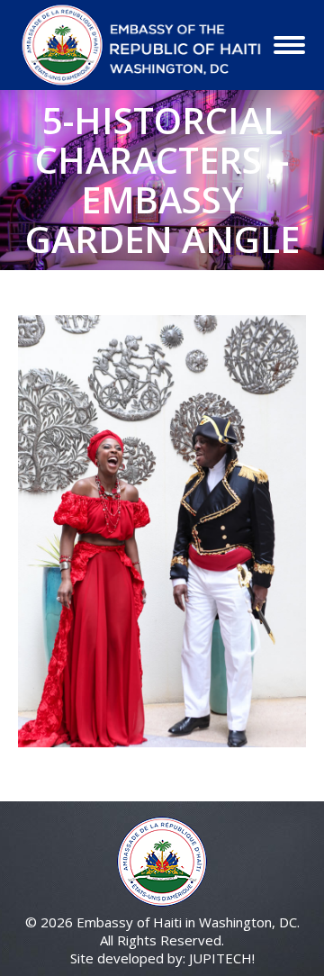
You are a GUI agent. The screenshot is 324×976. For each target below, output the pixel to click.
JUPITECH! (222, 958)
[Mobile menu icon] (289, 45)
